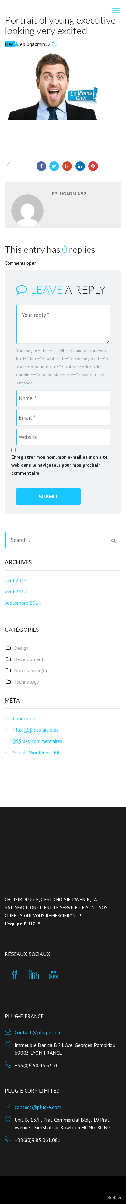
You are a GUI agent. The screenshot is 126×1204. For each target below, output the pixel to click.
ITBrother (112, 1197)
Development (29, 659)
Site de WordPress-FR (36, 752)
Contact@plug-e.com (38, 1032)
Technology (26, 681)
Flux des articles (35, 729)
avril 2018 (16, 580)
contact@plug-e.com (38, 1107)
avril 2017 (16, 591)
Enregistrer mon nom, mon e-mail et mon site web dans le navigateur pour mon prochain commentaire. (59, 465)
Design (21, 648)
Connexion (24, 718)
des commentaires (37, 741)
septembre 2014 (23, 603)
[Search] (114, 540)
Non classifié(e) (30, 670)
